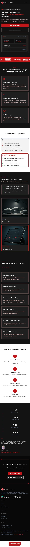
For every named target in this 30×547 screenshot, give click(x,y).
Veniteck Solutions (18, 534)
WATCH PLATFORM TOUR (15, 30)
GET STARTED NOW (15, 25)
